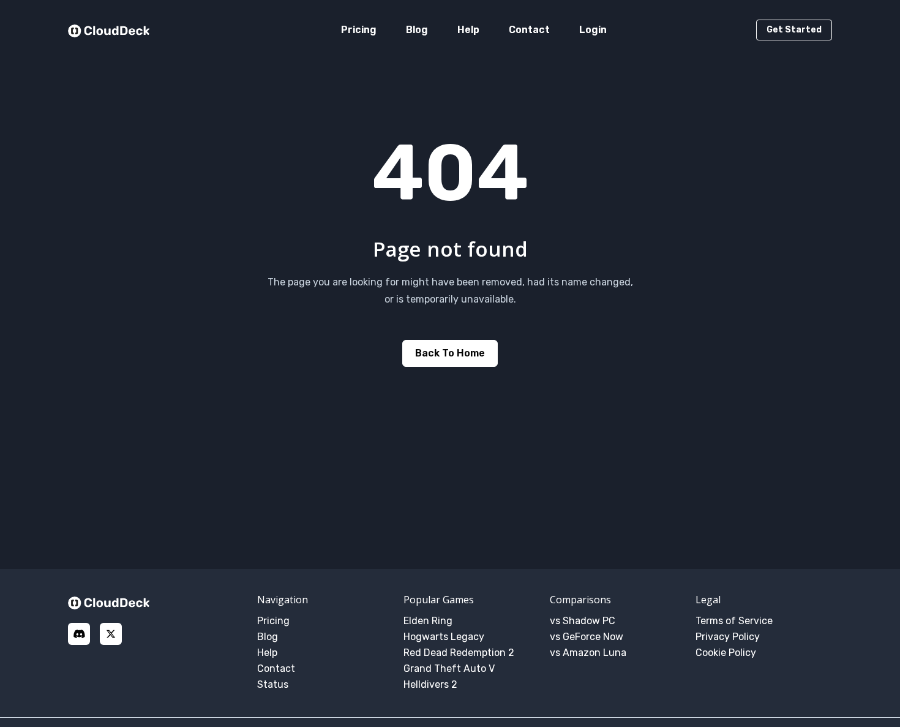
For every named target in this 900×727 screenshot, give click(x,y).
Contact (529, 30)
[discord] (79, 634)
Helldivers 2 (430, 684)
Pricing (359, 30)
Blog (417, 30)
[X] (111, 634)
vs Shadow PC (582, 621)
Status (272, 684)
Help (468, 30)
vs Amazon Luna (588, 652)
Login (593, 30)
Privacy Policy (728, 636)
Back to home (450, 353)
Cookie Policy (726, 652)
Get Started (794, 29)
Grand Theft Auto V (449, 668)
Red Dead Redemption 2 (458, 652)
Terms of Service (734, 621)
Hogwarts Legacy (443, 636)
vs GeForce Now (586, 636)
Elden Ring (427, 621)
